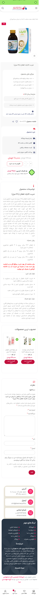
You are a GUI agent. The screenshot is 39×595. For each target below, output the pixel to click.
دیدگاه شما (31, 414)
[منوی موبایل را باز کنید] (36, 8)
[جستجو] (3, 8)
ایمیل (33, 448)
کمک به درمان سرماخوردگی (17, 19)
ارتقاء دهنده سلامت (30, 19)
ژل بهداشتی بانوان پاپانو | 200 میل (11, 351)
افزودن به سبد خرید (14, 164)
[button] (28, 362)
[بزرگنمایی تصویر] (34, 55)
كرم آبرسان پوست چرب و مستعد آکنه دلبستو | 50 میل (28, 352)
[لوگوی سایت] (19, 8)
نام (33, 439)
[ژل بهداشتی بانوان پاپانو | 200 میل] (11, 341)
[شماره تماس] (30, 512)
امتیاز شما (31, 410)
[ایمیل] (30, 502)
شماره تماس (21, 510)
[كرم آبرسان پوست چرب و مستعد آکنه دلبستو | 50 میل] (28, 341)
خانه (37, 19)
